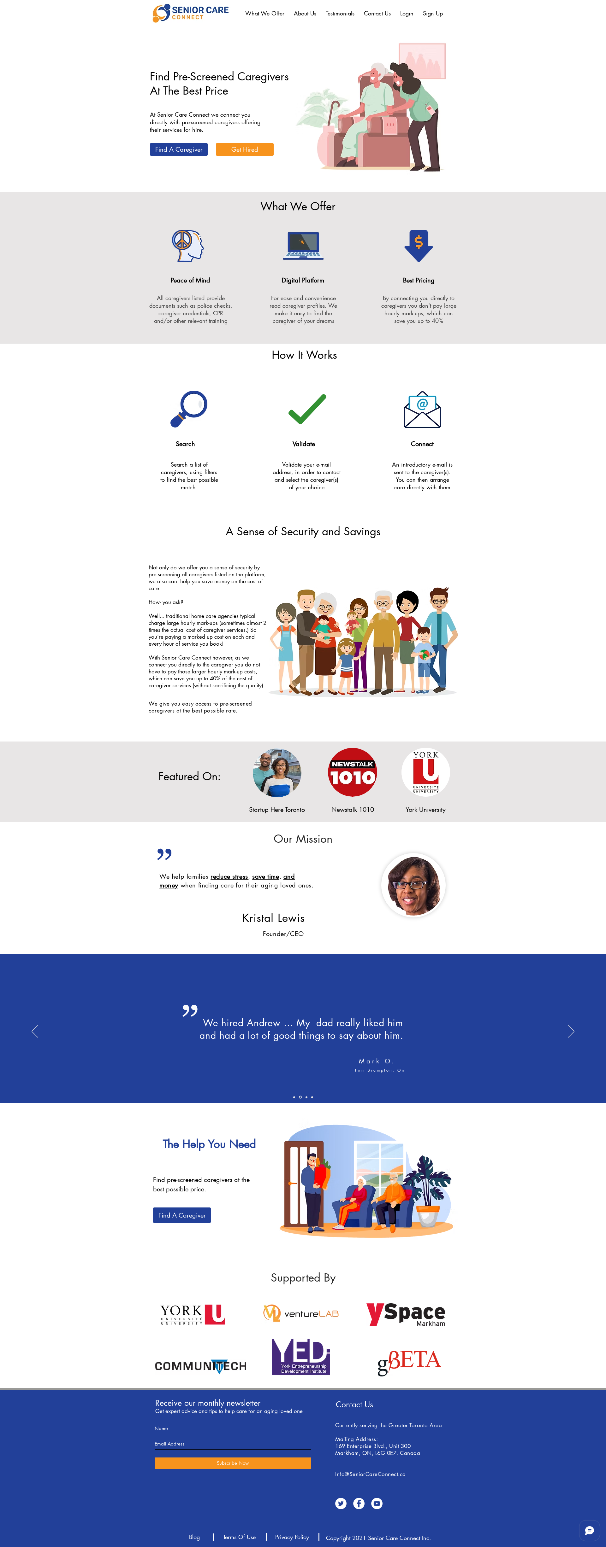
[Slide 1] (306, 1097)
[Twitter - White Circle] (341, 1503)
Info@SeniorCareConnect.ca (370, 1474)
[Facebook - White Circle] (359, 1503)
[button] (265, 13)
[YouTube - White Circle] (377, 1503)
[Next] (571, 1031)
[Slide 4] (294, 1097)
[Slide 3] (312, 1097)
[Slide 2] (300, 1097)
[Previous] (35, 1031)
